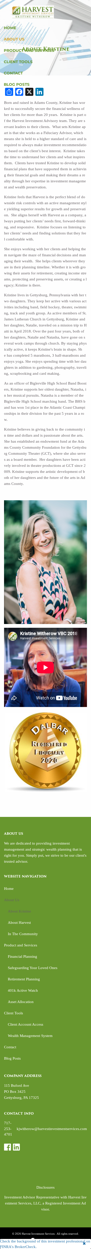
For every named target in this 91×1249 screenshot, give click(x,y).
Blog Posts (17, 84)
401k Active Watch (23, 990)
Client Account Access (25, 1024)
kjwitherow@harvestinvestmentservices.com (52, 1129)
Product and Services (29, 50)
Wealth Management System (30, 1036)
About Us (14, 39)
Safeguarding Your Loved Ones (32, 968)
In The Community (23, 934)
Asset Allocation (21, 1002)
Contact (13, 73)
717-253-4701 (8, 1128)
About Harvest (19, 923)
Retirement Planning (24, 979)
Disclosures (45, 1187)
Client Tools (18, 61)
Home (10, 27)
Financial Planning (22, 956)
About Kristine (19, 911)
